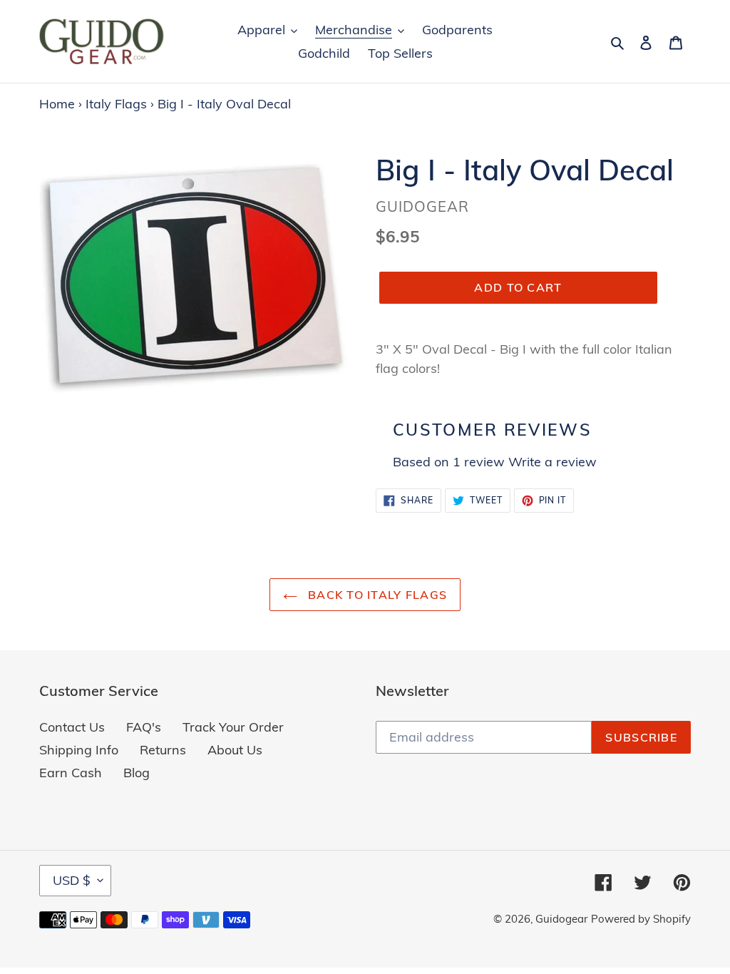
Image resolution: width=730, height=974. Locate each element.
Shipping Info (78, 750)
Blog (136, 772)
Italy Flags (116, 104)
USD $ (72, 880)
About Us (234, 750)
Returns (163, 750)
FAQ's (143, 727)
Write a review (552, 461)
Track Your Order (233, 727)
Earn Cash (70, 772)
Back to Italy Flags (376, 595)
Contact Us (72, 727)
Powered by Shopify (641, 919)
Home (57, 104)
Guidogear (561, 919)
